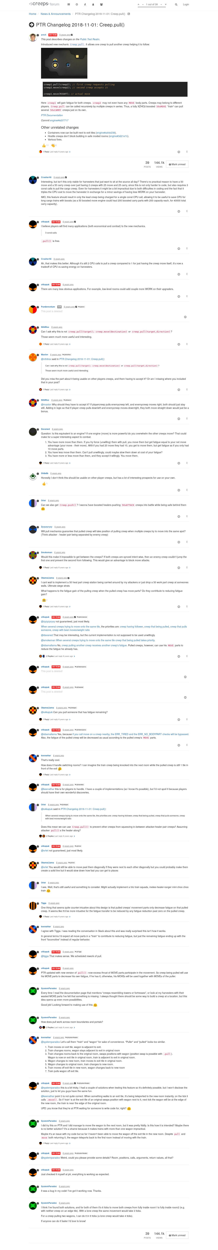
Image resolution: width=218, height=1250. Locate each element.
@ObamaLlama (81, 667)
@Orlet (78, 846)
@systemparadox (50, 1041)
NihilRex (45, 327)
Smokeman (46, 552)
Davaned (45, 429)
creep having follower (131, 626)
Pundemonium (48, 306)
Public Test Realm (89, 39)
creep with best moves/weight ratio (71, 630)
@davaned (47, 635)
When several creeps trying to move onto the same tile (70, 626)
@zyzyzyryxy (48, 621)
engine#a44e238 (106, 132)
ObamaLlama (47, 577)
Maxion (44, 354)
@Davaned (79, 687)
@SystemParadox (72, 1037)
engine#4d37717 (59, 120)
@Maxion (68, 400)
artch (43, 34)
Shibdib (44, 473)
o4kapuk (45, 221)
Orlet (43, 500)
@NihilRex (67, 355)
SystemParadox (49, 988)
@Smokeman (83, 617)
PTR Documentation (52, 115)
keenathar (46, 755)
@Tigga (78, 952)
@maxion (46, 404)
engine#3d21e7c (119, 136)
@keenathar (80, 784)
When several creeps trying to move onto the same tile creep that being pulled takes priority (105, 640)
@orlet (44, 850)
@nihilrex (46, 359)
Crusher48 (46, 177)
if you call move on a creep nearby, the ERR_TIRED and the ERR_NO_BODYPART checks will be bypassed (130, 734)
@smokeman (48, 640)
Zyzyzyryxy (46, 526)
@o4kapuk (73, 708)
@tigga (45, 956)
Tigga (43, 903)
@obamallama (49, 645)
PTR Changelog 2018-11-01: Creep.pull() (81, 359)
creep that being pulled (156, 626)
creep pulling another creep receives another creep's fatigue (94, 645)
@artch (82, 307)
